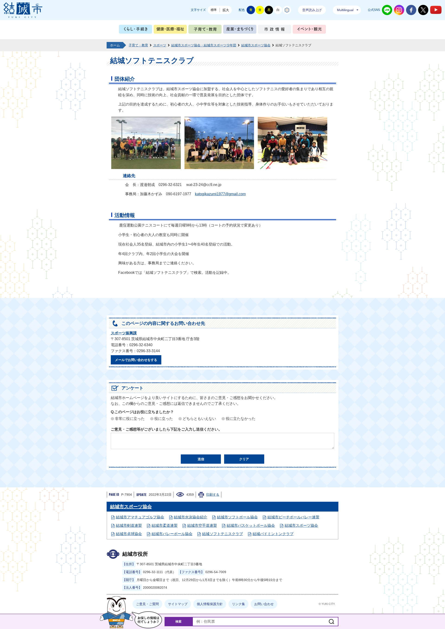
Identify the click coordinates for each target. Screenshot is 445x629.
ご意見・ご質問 (147, 604)
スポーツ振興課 (124, 333)
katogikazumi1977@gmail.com (220, 194)
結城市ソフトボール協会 (237, 517)
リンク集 (238, 604)
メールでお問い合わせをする (136, 360)
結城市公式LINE (387, 10)
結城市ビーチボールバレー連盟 (293, 517)
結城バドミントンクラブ (273, 534)
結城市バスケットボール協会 (251, 525)
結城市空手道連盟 (202, 525)
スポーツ (159, 45)
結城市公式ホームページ (22, 10)
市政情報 (274, 30)
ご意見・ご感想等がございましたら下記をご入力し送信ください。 (166, 429)
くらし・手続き (135, 30)
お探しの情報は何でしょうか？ (147, 619)
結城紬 (287, 10)
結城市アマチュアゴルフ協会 (140, 517)
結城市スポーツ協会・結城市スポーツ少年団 (203, 45)
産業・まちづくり (239, 30)
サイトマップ (178, 604)
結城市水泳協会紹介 (190, 517)
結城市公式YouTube (436, 10)
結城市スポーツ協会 (255, 45)
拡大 (225, 10)
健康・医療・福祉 (170, 30)
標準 (214, 10)
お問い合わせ (264, 604)
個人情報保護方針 (210, 604)
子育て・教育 (205, 30)
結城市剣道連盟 (129, 525)
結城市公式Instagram (399, 10)
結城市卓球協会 (129, 534)
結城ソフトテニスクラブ (222, 534)
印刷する (212, 494)
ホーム (115, 45)
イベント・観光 (309, 30)
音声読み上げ (312, 10)
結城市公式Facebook (411, 10)
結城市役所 (135, 554)
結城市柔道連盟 (165, 525)
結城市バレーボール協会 (172, 534)
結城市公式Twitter (423, 10)
